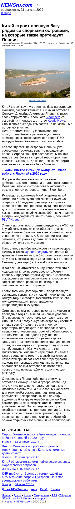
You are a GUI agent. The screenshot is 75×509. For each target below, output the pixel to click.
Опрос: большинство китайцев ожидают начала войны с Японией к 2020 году (36, 436)
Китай (44, 489)
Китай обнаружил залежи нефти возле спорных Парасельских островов (36, 463)
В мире (6, 13)
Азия (34, 489)
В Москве (26, 498)
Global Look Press (37, 100)
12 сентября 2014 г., (27, 441)
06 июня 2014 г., (25, 484)
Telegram (65, 495)
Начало (6, 495)
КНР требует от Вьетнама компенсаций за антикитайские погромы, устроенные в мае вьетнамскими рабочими (32, 477)
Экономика (9, 468)
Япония (55, 489)
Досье (17, 495)
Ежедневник (41, 495)
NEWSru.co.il (10, 498)
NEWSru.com (16, 5)
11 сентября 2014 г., (27, 456)
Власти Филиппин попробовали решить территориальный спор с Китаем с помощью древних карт (33, 450)
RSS (54, 495)
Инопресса (41, 498)
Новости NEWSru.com (18, 501)
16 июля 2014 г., (30, 468)
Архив (27, 495)
